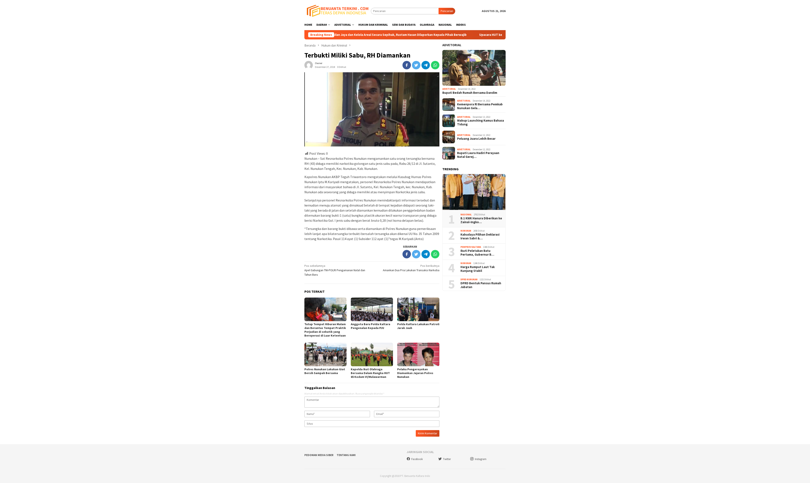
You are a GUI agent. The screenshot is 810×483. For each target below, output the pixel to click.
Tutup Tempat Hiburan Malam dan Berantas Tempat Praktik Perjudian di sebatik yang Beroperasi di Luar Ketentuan (325, 329)
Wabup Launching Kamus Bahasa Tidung (480, 122)
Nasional (466, 214)
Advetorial (451, 45)
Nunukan (465, 230)
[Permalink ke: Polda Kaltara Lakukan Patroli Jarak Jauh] (418, 309)
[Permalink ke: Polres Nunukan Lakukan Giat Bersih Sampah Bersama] (325, 354)
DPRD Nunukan (469, 279)
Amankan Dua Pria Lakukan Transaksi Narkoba (411, 268)
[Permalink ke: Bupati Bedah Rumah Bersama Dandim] (474, 68)
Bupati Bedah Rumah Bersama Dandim (469, 93)
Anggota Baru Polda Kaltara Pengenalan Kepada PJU (370, 326)
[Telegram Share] (425, 65)
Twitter (447, 459)
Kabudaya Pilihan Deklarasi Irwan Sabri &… (480, 236)
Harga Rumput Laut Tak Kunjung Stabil (477, 268)
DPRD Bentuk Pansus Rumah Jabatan (480, 285)
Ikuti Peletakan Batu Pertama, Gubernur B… (477, 252)
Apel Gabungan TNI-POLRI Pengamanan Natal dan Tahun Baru (334, 270)
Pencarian (447, 11)
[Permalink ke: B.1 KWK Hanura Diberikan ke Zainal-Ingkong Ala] (474, 192)
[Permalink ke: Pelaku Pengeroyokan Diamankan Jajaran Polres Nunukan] (418, 354)
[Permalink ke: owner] (308, 65)
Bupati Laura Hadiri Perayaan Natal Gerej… (478, 155)
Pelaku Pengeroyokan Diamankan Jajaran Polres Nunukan (415, 373)
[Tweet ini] (416, 65)
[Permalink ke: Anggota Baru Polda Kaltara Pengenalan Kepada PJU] (372, 309)
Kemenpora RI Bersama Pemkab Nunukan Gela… (480, 106)
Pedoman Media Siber (318, 455)
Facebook (417, 459)
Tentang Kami (346, 455)
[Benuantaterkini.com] (337, 11)
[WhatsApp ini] (435, 65)
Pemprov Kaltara (470, 247)
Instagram (480, 459)
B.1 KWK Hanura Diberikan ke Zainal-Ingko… (481, 220)
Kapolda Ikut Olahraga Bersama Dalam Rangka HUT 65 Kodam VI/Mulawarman (370, 373)
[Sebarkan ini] (406, 65)
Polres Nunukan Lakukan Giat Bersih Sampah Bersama (324, 371)
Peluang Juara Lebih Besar (476, 139)
